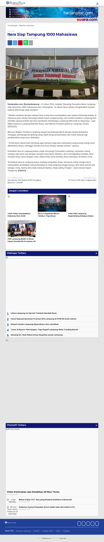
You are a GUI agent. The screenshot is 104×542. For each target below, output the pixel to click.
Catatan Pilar (47, 531)
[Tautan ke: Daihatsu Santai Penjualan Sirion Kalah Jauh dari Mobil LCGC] (12, 510)
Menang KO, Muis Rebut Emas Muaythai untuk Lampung (37, 335)
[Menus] (97, 3)
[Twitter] (83, 524)
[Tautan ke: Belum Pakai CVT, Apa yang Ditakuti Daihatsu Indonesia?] (12, 500)
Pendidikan (34, 38)
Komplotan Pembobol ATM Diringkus (24, 179)
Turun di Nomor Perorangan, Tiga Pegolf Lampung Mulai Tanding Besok (44, 330)
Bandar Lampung (23, 38)
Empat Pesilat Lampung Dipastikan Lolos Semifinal (34, 324)
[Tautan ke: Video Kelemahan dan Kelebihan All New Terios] (52, 458)
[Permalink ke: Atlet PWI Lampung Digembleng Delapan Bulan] (82, 203)
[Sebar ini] (10, 42)
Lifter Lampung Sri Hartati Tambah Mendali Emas (34, 313)
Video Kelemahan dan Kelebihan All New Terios (33, 492)
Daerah (36, 531)
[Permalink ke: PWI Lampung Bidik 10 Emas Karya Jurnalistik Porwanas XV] (22, 229)
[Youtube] (92, 524)
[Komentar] (31, 42)
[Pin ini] (20, 42)
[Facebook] (79, 524)
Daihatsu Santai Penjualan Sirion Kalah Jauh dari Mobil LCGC (47, 507)
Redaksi (66, 531)
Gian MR (63, 538)
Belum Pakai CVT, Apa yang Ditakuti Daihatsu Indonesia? (45, 500)
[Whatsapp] (25, 42)
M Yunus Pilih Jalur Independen (82, 179)
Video (58, 531)
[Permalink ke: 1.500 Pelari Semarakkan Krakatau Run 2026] (22, 203)
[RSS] (96, 524)
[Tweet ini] (15, 42)
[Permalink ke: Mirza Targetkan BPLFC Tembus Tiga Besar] (52, 203)
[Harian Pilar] (15, 3)
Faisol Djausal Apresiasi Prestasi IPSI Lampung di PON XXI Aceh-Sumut (43, 319)
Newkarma (46, 538)
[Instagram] (88, 524)
